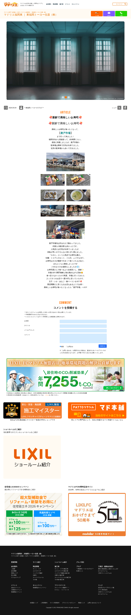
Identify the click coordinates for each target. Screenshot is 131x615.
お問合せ (70, 346)
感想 (62, 346)
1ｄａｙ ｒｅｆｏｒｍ (62, 589)
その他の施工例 (59, 579)
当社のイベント (16, 587)
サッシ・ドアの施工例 (61, 569)
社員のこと (79, 571)
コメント (27, 334)
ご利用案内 (44, 602)
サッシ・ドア (37, 569)
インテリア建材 (37, 573)
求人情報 (13, 575)
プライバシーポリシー (69, 602)
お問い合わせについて (94, 602)
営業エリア (14, 573)
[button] (63, 97)
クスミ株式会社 (103, 589)
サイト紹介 (37, 562)
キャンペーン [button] (75, 4)
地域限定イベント (16, 592)
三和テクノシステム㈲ (105, 573)
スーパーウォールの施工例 (63, 577)
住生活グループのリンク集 (106, 587)
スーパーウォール (38, 577)
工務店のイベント (16, 589)
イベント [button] (67, 4)
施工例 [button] (61, 4)
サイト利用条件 (54, 602)
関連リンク (81, 602)
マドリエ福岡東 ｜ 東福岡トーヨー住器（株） (34, 12)
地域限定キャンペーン (39, 587)
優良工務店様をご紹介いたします (108, 569)
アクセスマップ (16, 577)
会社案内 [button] (48, 4)
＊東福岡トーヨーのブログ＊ (85, 569)
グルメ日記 (80, 562)
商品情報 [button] (55, 4)
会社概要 (13, 571)
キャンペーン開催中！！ (62, 587)
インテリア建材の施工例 (62, 573)
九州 (18, 12)
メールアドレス (29, 330)
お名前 (26, 321)
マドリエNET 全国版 (10, 12)
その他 (35, 579)
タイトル (27, 325)
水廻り (35, 575)
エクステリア (37, 571)
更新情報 (14, 562)
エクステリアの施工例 (61, 571)
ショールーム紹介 (61, 562)
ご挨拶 (13, 569)
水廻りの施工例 (59, 575)
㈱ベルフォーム (103, 571)
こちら (47, 395)
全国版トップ (34, 602)
